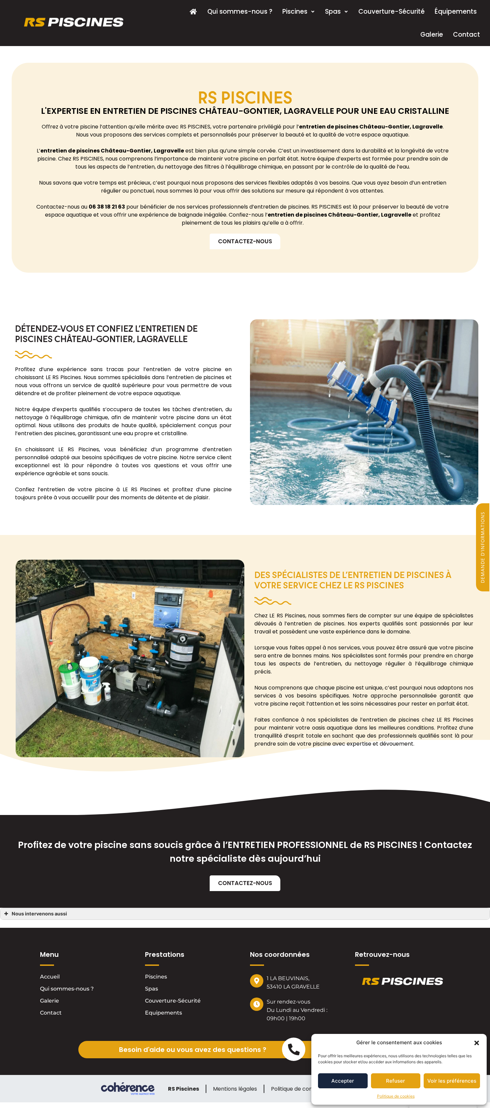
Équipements (456, 11)
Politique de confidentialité (305, 1089)
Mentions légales (235, 1089)
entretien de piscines (70, 151)
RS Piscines (183, 1089)
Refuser (395, 1081)
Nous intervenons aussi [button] (39, 913)
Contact (466, 34)
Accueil (50, 977)
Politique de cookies (396, 1096)
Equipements (163, 1013)
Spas (333, 11)
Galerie (431, 34)
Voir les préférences (451, 1081)
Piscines (294, 11)
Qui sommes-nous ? (239, 11)
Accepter (342, 1081)
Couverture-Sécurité (391, 11)
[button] (476, 1042)
